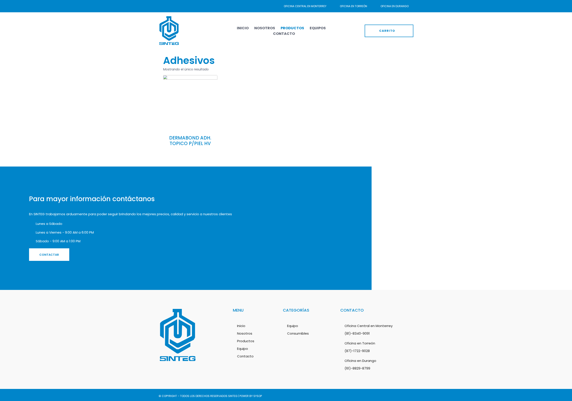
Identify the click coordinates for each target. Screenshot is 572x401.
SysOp (257, 396)
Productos (292, 28)
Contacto (284, 33)
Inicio (243, 28)
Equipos (318, 28)
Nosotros (264, 28)
